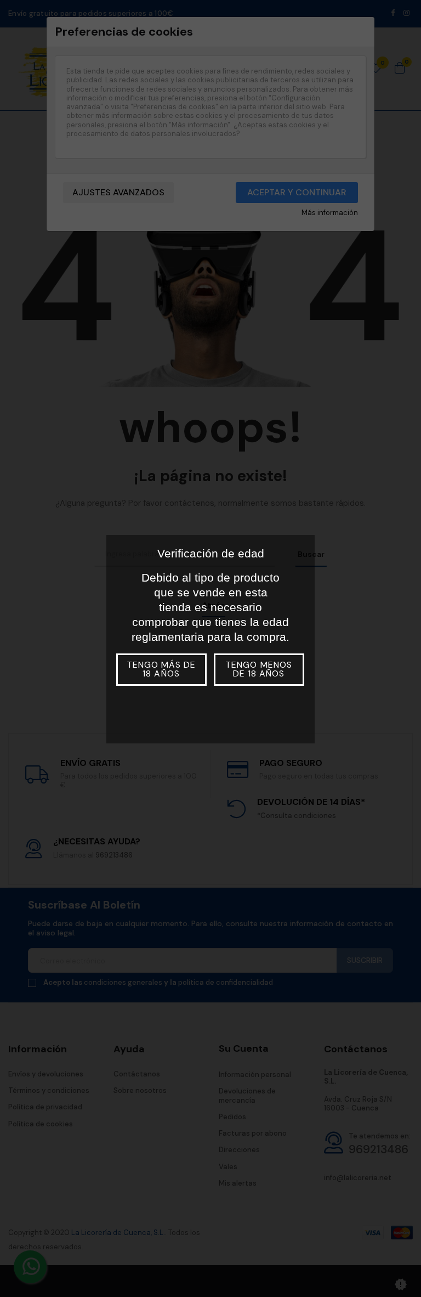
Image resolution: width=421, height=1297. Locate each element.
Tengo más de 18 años (161, 669)
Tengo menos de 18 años (258, 669)
